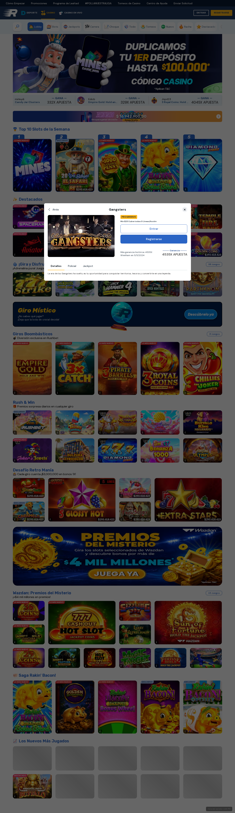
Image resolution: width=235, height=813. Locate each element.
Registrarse (154, 239)
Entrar (154, 229)
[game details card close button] (184, 209)
